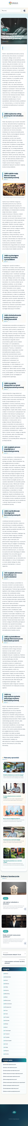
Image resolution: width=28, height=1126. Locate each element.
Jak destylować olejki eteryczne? (11, 1088)
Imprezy (7, 990)
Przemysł (7, 1017)
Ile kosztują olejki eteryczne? (10, 1079)
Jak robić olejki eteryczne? (10, 1064)
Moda (6, 997)
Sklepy (6, 1023)
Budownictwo (8, 976)
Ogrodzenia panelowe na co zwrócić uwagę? (12, 861)
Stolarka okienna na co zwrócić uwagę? (13, 775)
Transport (7, 1033)
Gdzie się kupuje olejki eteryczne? (11, 1085)
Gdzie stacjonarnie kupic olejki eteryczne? (13, 1073)
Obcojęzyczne (8, 1007)
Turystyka (7, 1037)
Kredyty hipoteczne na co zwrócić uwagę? (12, 796)
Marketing (7, 993)
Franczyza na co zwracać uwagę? (11, 839)
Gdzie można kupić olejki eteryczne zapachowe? (14, 1082)
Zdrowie (7, 1054)
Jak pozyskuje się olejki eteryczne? (12, 1070)
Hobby (6, 987)
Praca (6, 1010)
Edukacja (7, 983)
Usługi (6, 1047)
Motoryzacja (7, 1000)
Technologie (8, 1030)
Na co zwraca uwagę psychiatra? (11, 818)
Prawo (5, 29)
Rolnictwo (7, 1020)
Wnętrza (7, 1050)
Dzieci (6, 980)
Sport (6, 1027)
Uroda (6, 1043)
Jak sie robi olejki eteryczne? (10, 1067)
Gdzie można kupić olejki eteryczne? (12, 1076)
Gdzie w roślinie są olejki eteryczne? (12, 1091)
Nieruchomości (8, 1003)
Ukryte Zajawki (8, 1040)
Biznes (6, 973)
